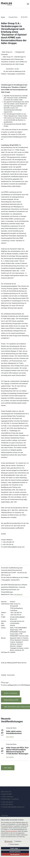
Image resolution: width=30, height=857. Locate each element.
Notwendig (9, 841)
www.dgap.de (18, 594)
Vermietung (4, 815)
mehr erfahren (10, 736)
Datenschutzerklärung (11, 831)
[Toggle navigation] (28, 4)
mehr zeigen (8, 768)
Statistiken (18, 841)
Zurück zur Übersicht (10, 693)
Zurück (3, 17)
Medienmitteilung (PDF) (11, 700)
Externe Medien (14, 844)
